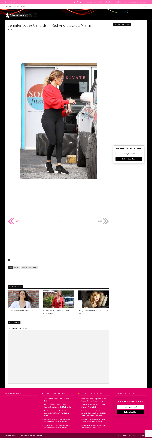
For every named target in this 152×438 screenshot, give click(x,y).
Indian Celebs (19, 6)
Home (8, 6)
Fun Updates (117, 2)
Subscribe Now (128, 159)
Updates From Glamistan (54, 393)
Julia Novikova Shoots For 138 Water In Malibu (56, 400)
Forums (125, 2)
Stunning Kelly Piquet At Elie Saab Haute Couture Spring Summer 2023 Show (57, 426)
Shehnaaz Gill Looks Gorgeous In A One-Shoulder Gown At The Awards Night (93, 400)
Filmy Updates (88, 2)
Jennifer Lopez (26, 268)
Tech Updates (108, 2)
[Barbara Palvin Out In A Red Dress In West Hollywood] (58, 299)
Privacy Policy (122, 436)
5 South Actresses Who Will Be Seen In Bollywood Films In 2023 (93, 406)
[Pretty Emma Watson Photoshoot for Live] (93, 299)
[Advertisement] (58, 48)
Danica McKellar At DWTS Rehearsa (22, 310)
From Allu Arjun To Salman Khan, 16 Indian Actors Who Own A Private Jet (94, 426)
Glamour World (98, 2)
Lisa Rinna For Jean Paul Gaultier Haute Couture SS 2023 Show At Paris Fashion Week (56, 413)
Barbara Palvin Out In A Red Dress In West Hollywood (57, 312)
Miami (35, 268)
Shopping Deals (133, 2)
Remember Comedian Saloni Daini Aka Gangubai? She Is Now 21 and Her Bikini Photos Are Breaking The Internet (93, 413)
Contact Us (143, 2)
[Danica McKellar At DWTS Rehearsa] (23, 299)
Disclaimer (132, 436)
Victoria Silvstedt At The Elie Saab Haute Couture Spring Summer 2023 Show (57, 420)
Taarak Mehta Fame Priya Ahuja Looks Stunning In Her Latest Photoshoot (93, 420)
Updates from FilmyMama (91, 393)
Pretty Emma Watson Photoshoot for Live (93, 312)
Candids (16, 268)
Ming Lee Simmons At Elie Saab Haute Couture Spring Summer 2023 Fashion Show (58, 406)
